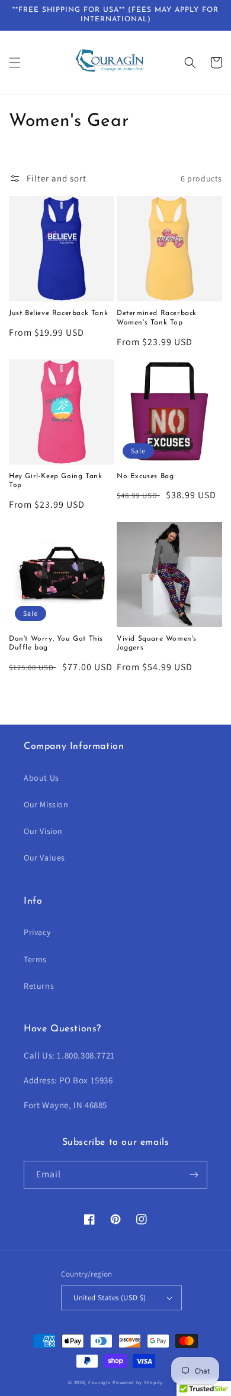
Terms (35, 959)
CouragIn (99, 1382)
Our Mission (46, 804)
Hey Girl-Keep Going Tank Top (55, 481)
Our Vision (43, 831)
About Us (41, 777)
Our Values (44, 857)
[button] (15, 63)
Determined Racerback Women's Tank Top (157, 318)
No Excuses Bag (145, 476)
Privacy (37, 932)
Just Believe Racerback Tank (58, 313)
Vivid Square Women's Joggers (157, 643)
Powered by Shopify (138, 1382)
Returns (39, 986)
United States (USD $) (109, 1298)
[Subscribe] (194, 1175)
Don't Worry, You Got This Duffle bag (56, 643)
